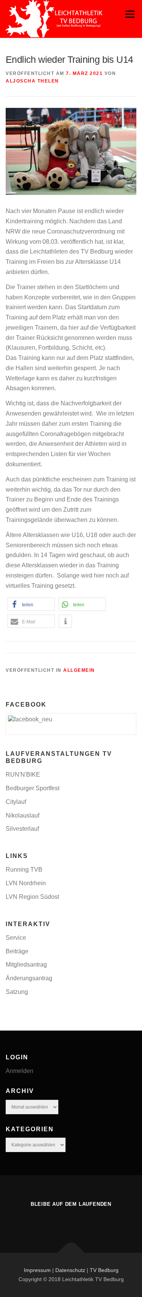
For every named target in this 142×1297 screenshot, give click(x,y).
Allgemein (79, 670)
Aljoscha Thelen (32, 81)
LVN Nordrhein (26, 883)
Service (16, 937)
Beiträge (17, 951)
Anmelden (19, 1071)
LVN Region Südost (32, 897)
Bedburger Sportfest (32, 788)
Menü (129, 14)
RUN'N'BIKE (23, 774)
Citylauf (16, 802)
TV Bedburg (104, 1270)
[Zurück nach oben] (71, 1252)
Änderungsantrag (29, 978)
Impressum (37, 1270)
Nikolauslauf (22, 815)
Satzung (17, 992)
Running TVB (24, 869)
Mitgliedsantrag (26, 964)
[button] (31, 604)
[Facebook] (71, 1220)
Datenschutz (70, 1270)
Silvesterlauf (22, 828)
